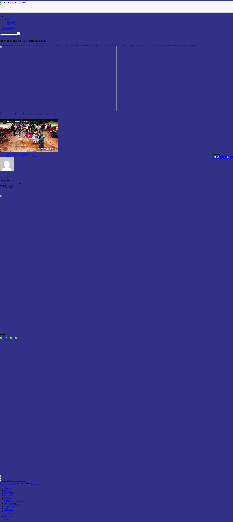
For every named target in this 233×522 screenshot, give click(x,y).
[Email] (227, 157)
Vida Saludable (8, 515)
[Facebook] (214, 157)
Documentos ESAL (9, 28)
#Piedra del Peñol (159, 45)
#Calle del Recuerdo (62, 45)
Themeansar (34, 484)
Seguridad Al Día (9, 506)
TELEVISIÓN (11, 21)
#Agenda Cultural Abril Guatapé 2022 (18, 45)
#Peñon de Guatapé (147, 45)
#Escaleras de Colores (118, 45)
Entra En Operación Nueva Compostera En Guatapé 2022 (16, 154)
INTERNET (11, 23)
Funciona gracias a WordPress (9, 484)
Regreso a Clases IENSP (11, 505)
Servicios (6, 508)
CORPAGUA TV (9, 493)
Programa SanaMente (10, 503)
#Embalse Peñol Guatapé (104, 45)
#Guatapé (128, 45)
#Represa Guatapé (185, 45)
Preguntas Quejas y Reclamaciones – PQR (16, 501)
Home (5, 487)
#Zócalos (193, 45)
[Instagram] (221, 157)
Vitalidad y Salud (9, 516)
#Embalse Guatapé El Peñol (88, 45)
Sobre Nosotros (8, 18)
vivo (5, 518)
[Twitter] (218, 157)
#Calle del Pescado (50, 45)
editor (4, 174)
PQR (5, 26)
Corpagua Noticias (5, 36)
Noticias (13, 36)
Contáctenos (7, 29)
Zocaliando (7, 519)
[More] (231, 157)
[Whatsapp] (224, 157)
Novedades (7, 500)
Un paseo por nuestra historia (12, 513)
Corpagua (6, 19)
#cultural (77, 45)
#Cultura (71, 45)
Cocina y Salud (8, 488)
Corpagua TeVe (11, 24)
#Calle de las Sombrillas (37, 45)
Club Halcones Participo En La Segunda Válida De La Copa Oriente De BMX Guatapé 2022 (27, 156)
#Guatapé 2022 (136, 45)
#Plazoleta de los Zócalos (171, 45)
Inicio (5, 16)
